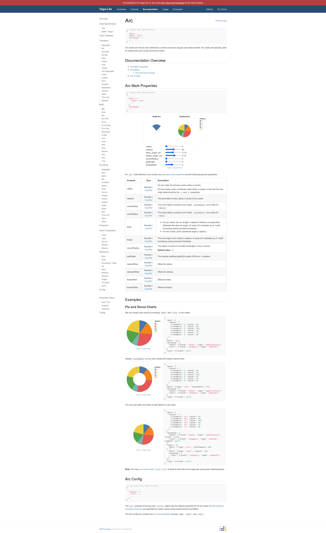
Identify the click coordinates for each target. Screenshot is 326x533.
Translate (105, 282)
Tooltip (102, 312)
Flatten (104, 61)
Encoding (103, 164)
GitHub (209, 9)
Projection (103, 225)
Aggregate (106, 45)
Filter (104, 58)
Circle (104, 121)
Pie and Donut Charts (145, 72)
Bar (103, 115)
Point (104, 141)
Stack (104, 94)
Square (105, 151)
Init (103, 266)
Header (105, 195)
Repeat (104, 244)
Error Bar (105, 128)
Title (103, 28)
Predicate (105, 308)
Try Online (222, 9)
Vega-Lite (105, 9)
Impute (104, 67)
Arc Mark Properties (139, 66)
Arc (103, 108)
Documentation (150, 9)
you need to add (152, 469)
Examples (121, 9)
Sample (105, 90)
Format (104, 192)
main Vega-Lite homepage (172, 2)
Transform (103, 40)
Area (104, 112)
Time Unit (105, 97)
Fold (103, 64)
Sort (103, 211)
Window (105, 100)
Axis (103, 172)
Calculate (105, 51)
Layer (104, 238)
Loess (104, 74)
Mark (101, 104)
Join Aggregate (108, 71)
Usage (165, 9)
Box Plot (105, 118)
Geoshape (106, 131)
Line (103, 138)
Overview (103, 18)
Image (104, 134)
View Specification (107, 23)
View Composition (107, 230)
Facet (104, 235)
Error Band (106, 125)
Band (104, 175)
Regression (106, 87)
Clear (104, 259)
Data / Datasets (106, 35)
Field (104, 189)
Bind (103, 256)
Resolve (105, 248)
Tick (103, 157)
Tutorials (134, 9)
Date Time (106, 302)
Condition (105, 182)
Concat (104, 241)
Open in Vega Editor (174, 167)
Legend (105, 202)
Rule (103, 148)
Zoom (104, 285)
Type (104, 218)
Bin (103, 48)
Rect (103, 144)
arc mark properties (162, 513)
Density (105, 54)
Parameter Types (107, 297)
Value (104, 221)
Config (102, 289)
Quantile (105, 84)
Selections (104, 251)
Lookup (105, 77)
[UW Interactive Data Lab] (223, 529)
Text (103, 154)
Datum (104, 185)
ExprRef (148, 190)
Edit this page (221, 20)
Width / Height (107, 31)
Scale (104, 205)
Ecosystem (178, 9)
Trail (103, 161)
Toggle (104, 279)
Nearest (105, 272)
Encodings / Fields (109, 263)
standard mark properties (173, 174)
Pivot (104, 80)
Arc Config (135, 75)
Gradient (105, 305)
